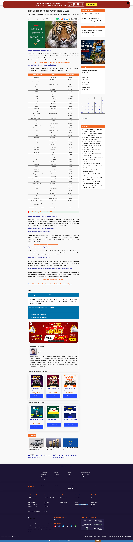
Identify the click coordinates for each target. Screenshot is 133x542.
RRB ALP (62, 500)
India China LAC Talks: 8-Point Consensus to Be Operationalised (91, 162)
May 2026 (85, 77)
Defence (69, 472)
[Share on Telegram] (59, 19)
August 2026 (90, 70)
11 (85, 106)
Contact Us (78, 500)
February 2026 (86, 84)
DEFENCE (46, 506)
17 (81, 109)
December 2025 (87, 89)
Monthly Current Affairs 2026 (91, 32)
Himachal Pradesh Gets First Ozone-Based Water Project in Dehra (92, 146)
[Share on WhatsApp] (57, 19)
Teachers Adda (44, 485)
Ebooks (93, 504)
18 (85, 109)
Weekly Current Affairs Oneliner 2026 (93, 30)
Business (70, 469)
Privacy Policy (128, 536)
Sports (55, 469)
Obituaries (83, 469)
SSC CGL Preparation (33, 506)
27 (92, 112)
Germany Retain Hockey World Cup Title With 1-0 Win (93, 166)
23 (102, 109)
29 (99, 112)
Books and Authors (58, 479)
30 (102, 112)
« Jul (82, 122)
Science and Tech (85, 474)
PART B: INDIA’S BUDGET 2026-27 (93, 18)
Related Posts (32, 435)
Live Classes (94, 500)
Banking (43, 479)
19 (88, 109)
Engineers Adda (84, 485)
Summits (70, 474)
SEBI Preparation (32, 502)
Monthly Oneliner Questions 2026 (92, 35)
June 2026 (85, 75)
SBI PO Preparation (32, 497)
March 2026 (86, 82)
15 (99, 106)
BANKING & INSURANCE (49, 497)
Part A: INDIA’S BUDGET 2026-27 (92, 16)
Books (92, 506)
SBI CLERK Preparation (33, 500)
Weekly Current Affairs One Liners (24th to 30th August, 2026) (93, 178)
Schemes (56, 474)
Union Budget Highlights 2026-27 (92, 21)
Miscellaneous (84, 476)
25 (85, 112)
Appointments (44, 476)
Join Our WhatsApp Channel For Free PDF (40, 211)
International (44, 472)
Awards (56, 472)
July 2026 (85, 72)
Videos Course (94, 502)
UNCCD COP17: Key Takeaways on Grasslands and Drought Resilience (92, 142)
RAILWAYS (46, 502)
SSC (45, 500)
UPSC (45, 511)
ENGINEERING (47, 509)
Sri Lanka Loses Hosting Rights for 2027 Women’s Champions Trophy (93, 138)
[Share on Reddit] (62, 19)
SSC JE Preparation (32, 504)
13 (92, 106)
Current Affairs (71, 485)
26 (89, 112)
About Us (77, 497)
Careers (81, 504)
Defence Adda (71, 488)
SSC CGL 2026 (63, 502)
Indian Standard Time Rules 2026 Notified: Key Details (91, 150)
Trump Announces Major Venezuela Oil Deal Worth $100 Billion (92, 186)
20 (92, 109)
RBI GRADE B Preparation (34, 511)
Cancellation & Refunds (107, 536)
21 (95, 109)
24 (82, 112)
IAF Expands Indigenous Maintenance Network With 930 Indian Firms (92, 130)
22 (99, 109)
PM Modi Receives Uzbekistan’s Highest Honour (93, 174)
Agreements (57, 476)
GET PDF (98, 540)
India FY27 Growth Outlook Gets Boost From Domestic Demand (92, 134)
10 (82, 106)
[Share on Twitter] (67, 19)
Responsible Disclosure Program (92, 536)
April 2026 (85, 79)
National (43, 469)
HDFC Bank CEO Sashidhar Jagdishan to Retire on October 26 (93, 158)
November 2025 (87, 92)
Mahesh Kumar (33, 19)
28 (95, 112)
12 (88, 106)
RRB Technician (63, 497)
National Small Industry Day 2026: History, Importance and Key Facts (91, 182)
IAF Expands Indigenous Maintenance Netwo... (35, 448)
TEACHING (46, 504)
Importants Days (71, 479)
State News (43, 474)
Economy (70, 476)
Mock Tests (93, 497)
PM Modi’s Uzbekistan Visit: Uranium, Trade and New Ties (92, 170)
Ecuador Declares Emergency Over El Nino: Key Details (92, 154)
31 (82, 115)
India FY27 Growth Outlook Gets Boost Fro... (53, 448)
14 (95, 106)
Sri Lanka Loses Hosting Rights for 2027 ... (70, 448)
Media (76, 502)
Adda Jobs (56, 485)
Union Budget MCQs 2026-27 (91, 13)
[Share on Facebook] (64, 19)
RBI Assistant (31, 509)
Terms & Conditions (118, 536)
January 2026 (86, 87)
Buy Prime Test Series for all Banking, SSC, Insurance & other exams (53, 62)
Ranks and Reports (85, 472)
